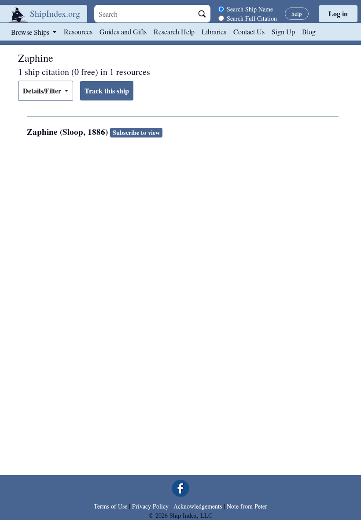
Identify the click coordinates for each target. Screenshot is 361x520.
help (296, 14)
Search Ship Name (250, 9)
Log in (338, 13)
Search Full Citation (252, 18)
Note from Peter (247, 506)
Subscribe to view (136, 132)
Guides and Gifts (123, 31)
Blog (309, 31)
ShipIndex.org (55, 13)
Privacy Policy (150, 506)
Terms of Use (110, 506)
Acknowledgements (197, 506)
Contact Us (249, 31)
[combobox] (143, 13)
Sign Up (283, 31)
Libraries (214, 31)
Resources (78, 31)
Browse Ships (31, 32)
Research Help (174, 31)
